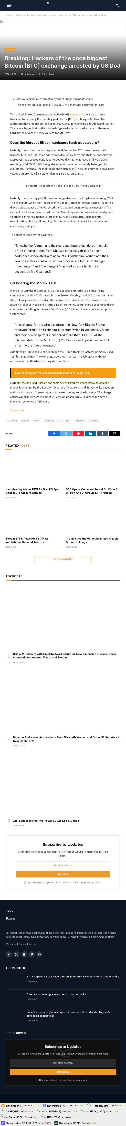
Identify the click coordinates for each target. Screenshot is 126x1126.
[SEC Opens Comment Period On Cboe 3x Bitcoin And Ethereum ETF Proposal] (93, 469)
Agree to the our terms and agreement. (64, 1080)
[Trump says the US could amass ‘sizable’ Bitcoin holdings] (93, 518)
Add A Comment (63, 559)
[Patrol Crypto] (63, 5)
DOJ (68, 420)
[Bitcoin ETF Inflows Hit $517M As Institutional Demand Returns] (33, 518)
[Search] (117, 5)
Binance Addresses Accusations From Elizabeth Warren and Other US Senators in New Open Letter (66, 739)
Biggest (25, 420)
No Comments (31, 74)
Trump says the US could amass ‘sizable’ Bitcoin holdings (92, 540)
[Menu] (9, 5)
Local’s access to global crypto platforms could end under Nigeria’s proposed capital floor (68, 1014)
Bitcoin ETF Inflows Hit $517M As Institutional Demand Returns (27, 540)
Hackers (93, 420)
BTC (60, 420)
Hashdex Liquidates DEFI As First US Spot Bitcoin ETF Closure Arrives (33, 491)
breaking (49, 420)
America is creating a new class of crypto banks (56, 994)
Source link (17, 410)
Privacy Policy (83, 882)
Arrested (12, 420)
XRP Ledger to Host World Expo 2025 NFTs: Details (46, 820)
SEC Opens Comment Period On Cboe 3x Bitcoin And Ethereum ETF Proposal (92, 491)
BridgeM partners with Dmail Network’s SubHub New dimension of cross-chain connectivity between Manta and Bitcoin (64, 655)
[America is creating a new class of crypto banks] (15, 998)
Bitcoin (10, 49)
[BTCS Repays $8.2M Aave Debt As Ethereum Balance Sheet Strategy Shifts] (15, 980)
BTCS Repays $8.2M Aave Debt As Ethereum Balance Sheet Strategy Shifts (73, 976)
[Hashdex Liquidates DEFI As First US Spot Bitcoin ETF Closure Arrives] (33, 469)
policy (72, 1080)
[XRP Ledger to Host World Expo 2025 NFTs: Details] (63, 783)
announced (76, 114)
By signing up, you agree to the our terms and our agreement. (64, 882)
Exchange (79, 420)
